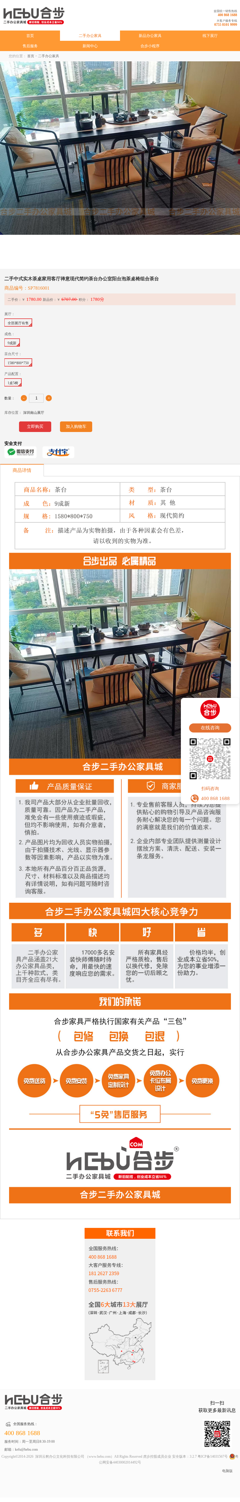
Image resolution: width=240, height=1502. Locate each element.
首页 (30, 35)
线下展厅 (210, 35)
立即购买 (35, 426)
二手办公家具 (90, 35)
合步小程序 (150, 46)
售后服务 (30, 46)
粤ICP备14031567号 (213, 1456)
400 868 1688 (227, 15)
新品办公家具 (150, 35)
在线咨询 (210, 727)
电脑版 (227, 1471)
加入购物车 (76, 426)
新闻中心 (90, 46)
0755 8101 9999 (225, 25)
